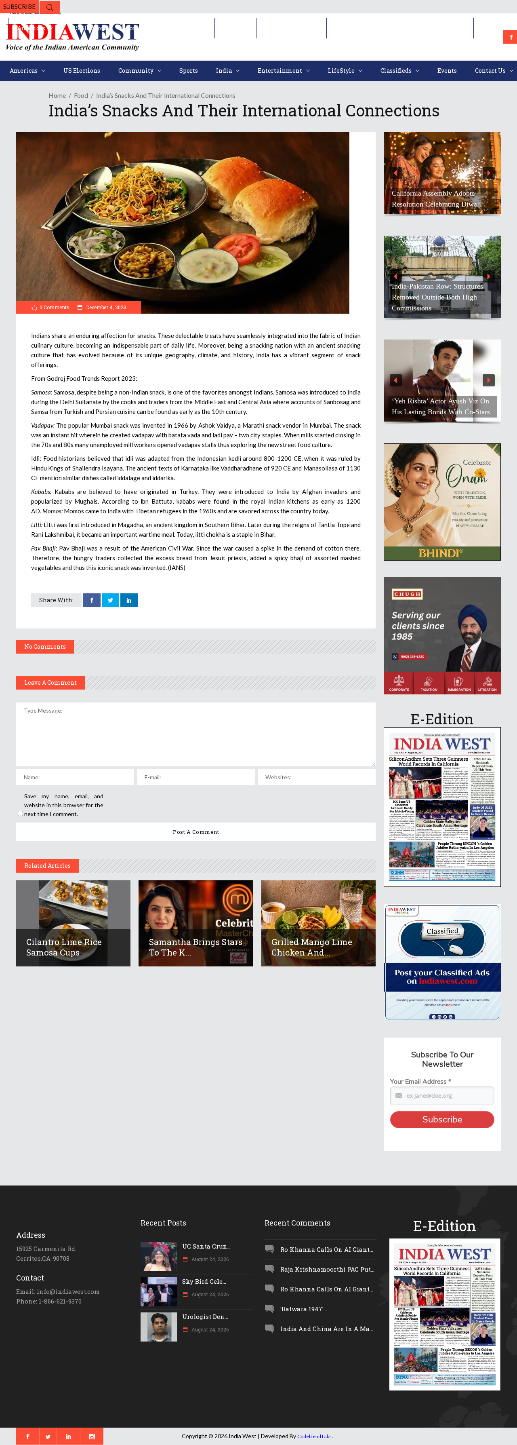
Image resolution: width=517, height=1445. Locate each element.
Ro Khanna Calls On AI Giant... (326, 1249)
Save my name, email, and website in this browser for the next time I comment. (63, 805)
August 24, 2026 (209, 1259)
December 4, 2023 (105, 307)
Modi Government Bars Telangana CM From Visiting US (440, 302)
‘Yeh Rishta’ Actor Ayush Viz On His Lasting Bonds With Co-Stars (441, 406)
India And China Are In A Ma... (326, 1329)
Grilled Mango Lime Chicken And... (311, 947)
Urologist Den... (205, 1316)
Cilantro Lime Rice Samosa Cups (64, 947)
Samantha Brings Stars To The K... (195, 947)
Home (57, 95)
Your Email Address (420, 1081)
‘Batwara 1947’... (303, 1309)
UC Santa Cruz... (206, 1246)
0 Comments (54, 307)
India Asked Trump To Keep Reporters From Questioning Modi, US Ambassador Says (433, 193)
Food (81, 95)
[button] (442, 173)
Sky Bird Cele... (204, 1281)
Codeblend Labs (314, 1436)
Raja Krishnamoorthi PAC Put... (327, 1269)
